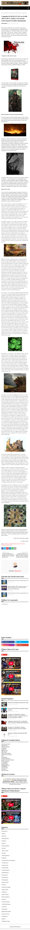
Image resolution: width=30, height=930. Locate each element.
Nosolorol (3, 749)
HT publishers (4, 762)
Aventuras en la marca (6, 754)
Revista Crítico (5, 875)
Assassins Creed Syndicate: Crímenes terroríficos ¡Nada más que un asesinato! (17, 728)
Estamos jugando (5, 845)
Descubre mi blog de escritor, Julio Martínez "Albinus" (15, 781)
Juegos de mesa (5, 894)
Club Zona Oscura (5, 914)
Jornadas (4, 848)
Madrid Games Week (6, 911)
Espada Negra (4, 764)
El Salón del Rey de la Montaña (8, 860)
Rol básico (4, 841)
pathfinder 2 (4, 892)
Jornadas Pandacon (5, 758)
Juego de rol (6, 12)
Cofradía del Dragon (6, 904)
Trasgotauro (4, 748)
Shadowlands (4, 766)
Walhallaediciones (5, 765)
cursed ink (4, 906)
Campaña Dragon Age (13, 543)
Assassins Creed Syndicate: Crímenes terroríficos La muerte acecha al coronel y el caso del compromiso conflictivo (18, 716)
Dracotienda (4, 757)
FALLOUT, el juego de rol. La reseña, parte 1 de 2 (18, 593)
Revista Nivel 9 (5, 877)
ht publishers (5, 916)
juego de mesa (5, 889)
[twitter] (22, 642)
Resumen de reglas (6, 887)
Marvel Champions (6, 897)
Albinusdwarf (4, 23)
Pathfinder (4, 858)
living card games (6, 901)
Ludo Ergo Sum (5, 865)
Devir (2, 756)
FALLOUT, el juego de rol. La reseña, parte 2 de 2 (18, 580)
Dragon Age (3, 545)
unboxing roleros (5, 855)
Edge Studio (4, 752)
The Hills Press (4, 767)
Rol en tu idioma (5, 761)
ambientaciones (5, 872)
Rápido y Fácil (4, 750)
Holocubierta (4, 745)
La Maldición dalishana (15, 64)
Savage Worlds (5, 867)
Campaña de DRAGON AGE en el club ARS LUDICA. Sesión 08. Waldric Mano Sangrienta (18, 722)
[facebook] (8, 642)
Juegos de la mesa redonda (7, 760)
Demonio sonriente (5, 744)
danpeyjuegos (5, 879)
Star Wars (4, 853)
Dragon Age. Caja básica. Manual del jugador (13, 61)
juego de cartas (5, 882)
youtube (3, 833)
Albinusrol (6, 543)
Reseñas (4, 843)
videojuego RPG (5, 838)
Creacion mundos (5, 870)
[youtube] (22, 645)
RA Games (3, 769)
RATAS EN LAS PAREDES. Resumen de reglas (18, 702)
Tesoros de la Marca (6, 753)
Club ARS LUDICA (16, 30)
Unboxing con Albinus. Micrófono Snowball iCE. (17, 733)
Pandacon (4, 899)
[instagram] (8, 645)
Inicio (2, 12)
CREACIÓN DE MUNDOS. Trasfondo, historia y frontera (18, 709)
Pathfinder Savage (6, 921)
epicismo (4, 918)
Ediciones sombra (5, 746)
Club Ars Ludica (21, 543)
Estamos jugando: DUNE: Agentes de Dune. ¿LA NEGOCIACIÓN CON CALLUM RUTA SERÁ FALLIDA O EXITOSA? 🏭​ (18, 587)
